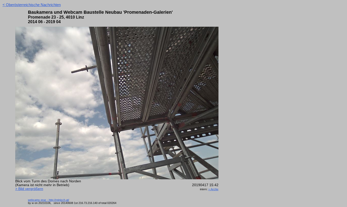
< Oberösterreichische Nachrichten (32, 5)
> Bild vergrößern (29, 189)
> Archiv (213, 189)
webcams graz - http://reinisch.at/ (48, 199)
